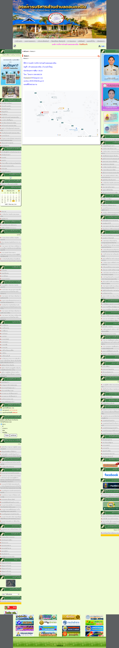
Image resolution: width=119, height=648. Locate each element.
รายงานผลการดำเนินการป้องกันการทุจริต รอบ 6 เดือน (10, 312)
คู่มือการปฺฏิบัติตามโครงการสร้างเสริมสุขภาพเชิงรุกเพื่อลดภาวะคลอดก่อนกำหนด (10, 374)
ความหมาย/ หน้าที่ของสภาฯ (9, 396)
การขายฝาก (4, 342)
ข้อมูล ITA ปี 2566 (6, 571)
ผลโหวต (13, 435)
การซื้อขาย (4, 331)
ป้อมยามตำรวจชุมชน (7, 143)
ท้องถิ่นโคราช (5, 554)
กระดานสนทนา (5, 279)
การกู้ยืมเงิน (4, 325)
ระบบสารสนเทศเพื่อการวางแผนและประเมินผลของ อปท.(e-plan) (10, 506)
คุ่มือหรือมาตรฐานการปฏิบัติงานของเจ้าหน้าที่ (10, 448)
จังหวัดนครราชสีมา (6, 540)
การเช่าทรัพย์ (5, 339)
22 (19, 199)
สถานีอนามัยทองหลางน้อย (8, 123)
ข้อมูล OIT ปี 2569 (6, 563)
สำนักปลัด (4, 168)
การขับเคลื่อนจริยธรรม (7, 466)
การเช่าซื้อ (4, 344)
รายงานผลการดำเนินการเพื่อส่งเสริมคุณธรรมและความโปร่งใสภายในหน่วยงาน (10, 317)
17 (5, 199)
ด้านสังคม (4, 114)
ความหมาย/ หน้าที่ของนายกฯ (9, 393)
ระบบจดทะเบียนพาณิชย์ (8, 499)
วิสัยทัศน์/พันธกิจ (6, 109)
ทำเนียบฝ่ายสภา (5, 154)
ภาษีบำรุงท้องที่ (5, 356)
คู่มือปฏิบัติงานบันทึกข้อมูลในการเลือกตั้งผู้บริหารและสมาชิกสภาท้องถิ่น (10, 455)
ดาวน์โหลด (4, 276)
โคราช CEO (4, 542)
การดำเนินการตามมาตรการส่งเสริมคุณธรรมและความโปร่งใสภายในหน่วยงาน (10, 291)
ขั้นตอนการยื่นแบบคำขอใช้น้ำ (9, 184)
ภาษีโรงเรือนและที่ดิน (7, 350)
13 (13, 197)
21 (16, 199)
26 (10, 201)
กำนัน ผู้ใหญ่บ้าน (6, 171)
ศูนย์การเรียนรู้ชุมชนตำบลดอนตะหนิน (10, 129)
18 (7, 199)
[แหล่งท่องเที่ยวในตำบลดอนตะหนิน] (11, 98)
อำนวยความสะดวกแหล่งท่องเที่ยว (10, 601)
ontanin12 (28, 78)
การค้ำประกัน (5, 328)
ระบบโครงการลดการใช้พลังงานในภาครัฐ (10, 496)
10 (5, 197)
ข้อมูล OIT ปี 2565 (6, 574)
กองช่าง (3, 160)
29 (19, 201)
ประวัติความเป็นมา (6, 103)
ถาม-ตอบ (4, 270)
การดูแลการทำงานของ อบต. (9, 385)
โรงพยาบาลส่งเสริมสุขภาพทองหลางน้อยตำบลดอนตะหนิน (10, 139)
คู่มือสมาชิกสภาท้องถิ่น (7, 365)
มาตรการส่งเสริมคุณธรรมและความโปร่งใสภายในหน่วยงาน (10, 301)
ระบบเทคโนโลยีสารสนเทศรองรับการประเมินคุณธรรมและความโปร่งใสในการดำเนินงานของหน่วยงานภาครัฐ (10, 486)
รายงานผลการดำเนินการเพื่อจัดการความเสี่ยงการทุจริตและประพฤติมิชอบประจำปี (10, 248)
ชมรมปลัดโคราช (6, 548)
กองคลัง (3, 157)
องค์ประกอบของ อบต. (7, 399)
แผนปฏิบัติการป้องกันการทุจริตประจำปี (9, 286)
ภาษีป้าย (3, 353)
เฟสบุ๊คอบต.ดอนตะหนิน (7, 556)
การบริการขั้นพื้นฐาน (7, 120)
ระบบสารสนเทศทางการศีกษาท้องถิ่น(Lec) (10, 522)
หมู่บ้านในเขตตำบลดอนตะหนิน (10, 117)
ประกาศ (3, 211)
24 (5, 201)
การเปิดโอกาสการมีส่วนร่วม (9, 225)
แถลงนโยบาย (5, 135)
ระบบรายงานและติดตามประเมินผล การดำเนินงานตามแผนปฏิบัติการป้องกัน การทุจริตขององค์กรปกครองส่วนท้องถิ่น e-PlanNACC (10, 478)
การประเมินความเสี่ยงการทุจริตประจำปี (9, 238)
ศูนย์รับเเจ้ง (4, 218)
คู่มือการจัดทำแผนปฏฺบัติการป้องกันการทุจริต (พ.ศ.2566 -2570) (10, 369)
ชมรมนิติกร (4, 551)
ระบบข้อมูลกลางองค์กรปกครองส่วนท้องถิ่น (10, 491)
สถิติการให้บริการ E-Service (8, 228)
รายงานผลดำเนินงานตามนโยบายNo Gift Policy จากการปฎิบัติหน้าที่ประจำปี (10, 254)
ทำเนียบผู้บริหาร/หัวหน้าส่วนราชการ (11, 152)
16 (2, 199)
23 (2, 201)
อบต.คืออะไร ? (5, 382)
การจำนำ (4, 336)
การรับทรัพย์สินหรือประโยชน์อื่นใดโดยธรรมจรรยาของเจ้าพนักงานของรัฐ (10, 260)
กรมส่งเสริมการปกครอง (8, 537)
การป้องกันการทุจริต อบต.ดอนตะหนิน (9, 215)
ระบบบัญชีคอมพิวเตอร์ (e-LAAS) (10, 502)
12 (10, 197)
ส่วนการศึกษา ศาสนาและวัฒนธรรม (11, 163)
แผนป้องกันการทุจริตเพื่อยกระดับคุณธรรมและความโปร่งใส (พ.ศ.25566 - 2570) (10, 306)
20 (13, 199)
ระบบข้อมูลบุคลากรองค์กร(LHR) (10, 514)
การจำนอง (4, 333)
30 (2, 202)
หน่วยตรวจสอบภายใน (7, 166)
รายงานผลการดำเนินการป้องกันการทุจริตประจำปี (10, 297)
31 (5, 202)
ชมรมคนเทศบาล (6, 545)
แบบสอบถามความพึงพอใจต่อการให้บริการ (10, 530)
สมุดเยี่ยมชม (5, 273)
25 (7, 201)
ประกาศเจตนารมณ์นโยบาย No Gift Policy (10, 243)
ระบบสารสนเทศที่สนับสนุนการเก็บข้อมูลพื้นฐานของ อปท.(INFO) (10, 510)
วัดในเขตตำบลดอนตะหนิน (8, 125)
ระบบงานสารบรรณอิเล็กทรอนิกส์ (10, 473)
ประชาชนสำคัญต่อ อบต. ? (8, 388)
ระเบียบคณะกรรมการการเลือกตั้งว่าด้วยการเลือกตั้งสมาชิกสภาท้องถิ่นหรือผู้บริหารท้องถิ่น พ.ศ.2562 (10, 360)
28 (16, 201)
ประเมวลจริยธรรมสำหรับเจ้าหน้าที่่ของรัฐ (10, 463)
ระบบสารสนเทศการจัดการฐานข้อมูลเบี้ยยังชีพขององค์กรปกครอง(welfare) (10, 517)
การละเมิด (4, 347)
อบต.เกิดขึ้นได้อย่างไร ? (8, 401)
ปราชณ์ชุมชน (5, 145)
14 (16, 197)
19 (10, 199)
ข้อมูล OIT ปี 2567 (6, 568)
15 (19, 197)
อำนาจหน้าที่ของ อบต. (7, 390)
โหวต (7, 435)
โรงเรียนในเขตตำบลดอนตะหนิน (10, 133)
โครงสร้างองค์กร (6, 106)
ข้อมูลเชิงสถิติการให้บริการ (8, 451)
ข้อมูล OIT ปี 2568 (6, 565)
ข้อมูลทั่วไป (4, 111)
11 (7, 197)
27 (13, 201)
